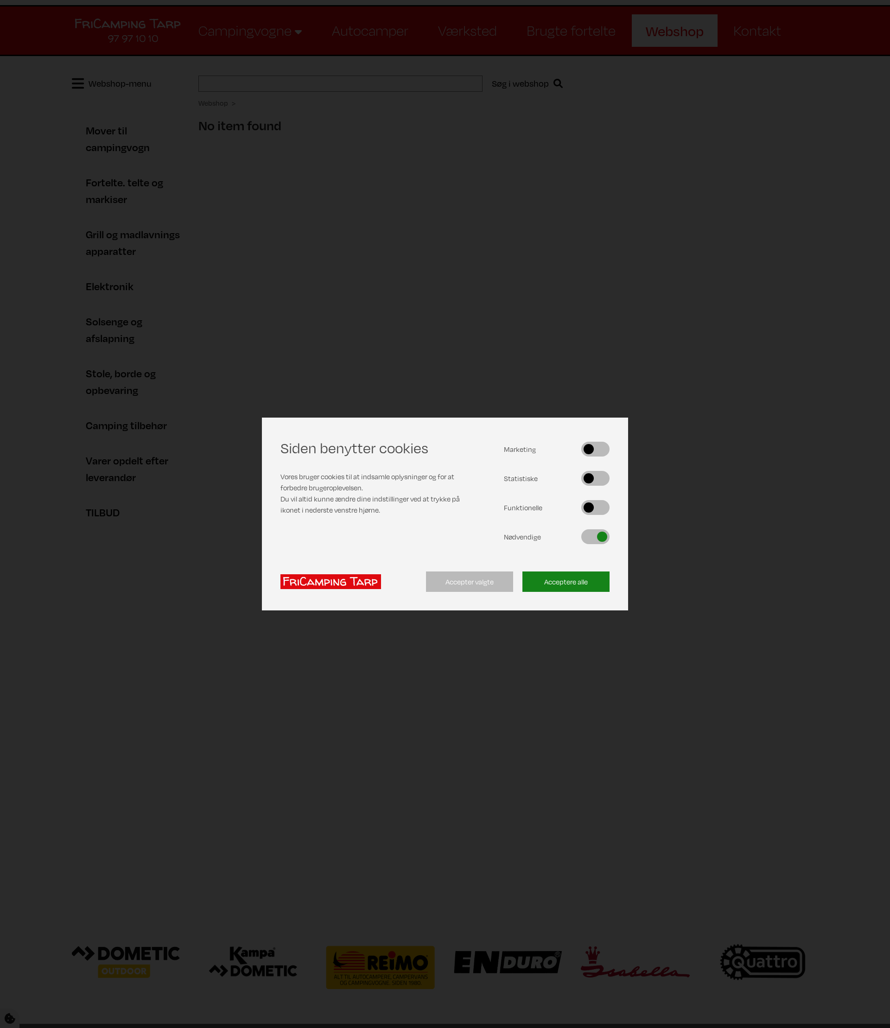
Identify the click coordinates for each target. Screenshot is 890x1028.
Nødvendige (522, 536)
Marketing (520, 449)
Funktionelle (523, 507)
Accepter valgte (469, 581)
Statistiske (521, 478)
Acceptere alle (566, 581)
